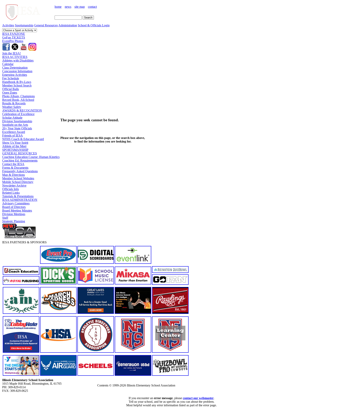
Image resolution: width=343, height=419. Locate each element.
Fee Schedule (10, 78)
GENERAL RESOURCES (19, 153)
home (58, 6)
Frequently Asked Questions (20, 171)
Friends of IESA (12, 135)
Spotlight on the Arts (15, 124)
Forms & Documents (15, 167)
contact (92, 6)
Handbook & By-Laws (16, 82)
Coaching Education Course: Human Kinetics (31, 157)
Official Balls (10, 89)
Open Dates (9, 92)
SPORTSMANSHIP (15, 149)
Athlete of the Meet (14, 146)
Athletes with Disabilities (18, 60)
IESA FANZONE (13, 34)
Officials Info (10, 189)
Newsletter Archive (14, 185)
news (68, 6)
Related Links (11, 192)
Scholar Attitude (12, 117)
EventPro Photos (12, 41)
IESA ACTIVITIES (14, 57)
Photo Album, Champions (18, 96)
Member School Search (17, 85)
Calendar (7, 64)
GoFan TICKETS (13, 37)
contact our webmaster (198, 398)
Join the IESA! (11, 53)
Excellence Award (13, 132)
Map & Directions (13, 174)
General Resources (46, 25)
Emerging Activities (14, 74)
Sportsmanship (24, 25)
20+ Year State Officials (17, 128)
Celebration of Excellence (18, 114)
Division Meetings (13, 214)
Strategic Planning (13, 221)
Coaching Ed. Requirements (20, 160)
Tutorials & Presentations (18, 196)
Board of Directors (14, 207)
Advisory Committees (16, 203)
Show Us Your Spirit (15, 142)
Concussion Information (17, 71)
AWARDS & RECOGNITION (22, 110)
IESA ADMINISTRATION (19, 199)
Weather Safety (11, 107)
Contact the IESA (13, 164)
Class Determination (15, 67)
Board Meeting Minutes (17, 210)
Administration (67, 25)
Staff (5, 217)
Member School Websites (18, 178)
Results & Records (14, 103)
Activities (8, 25)
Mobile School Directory (17, 182)
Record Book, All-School (18, 99)
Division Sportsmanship (17, 121)
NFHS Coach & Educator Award (23, 139)
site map (79, 6)
